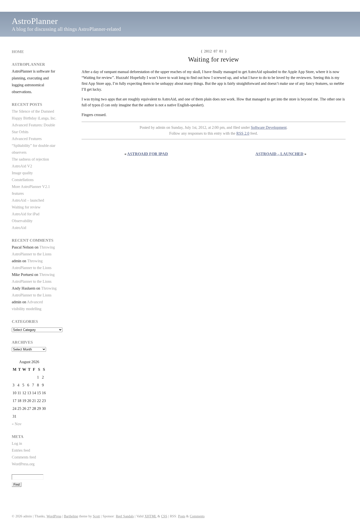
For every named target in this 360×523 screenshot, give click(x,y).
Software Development (269, 127)
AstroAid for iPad (147, 154)
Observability (22, 221)
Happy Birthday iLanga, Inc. (34, 118)
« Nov (17, 424)
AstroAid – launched (279, 154)
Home (18, 52)
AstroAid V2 (22, 166)
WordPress (54, 516)
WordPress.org (23, 464)
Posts (181, 516)
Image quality (22, 173)
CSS (164, 516)
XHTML (150, 516)
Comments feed (24, 457)
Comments (197, 516)
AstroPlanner (35, 21)
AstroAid (19, 228)
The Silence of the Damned (33, 111)
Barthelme (71, 516)
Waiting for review (26, 207)
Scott (96, 516)
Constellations (23, 180)
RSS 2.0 (242, 133)
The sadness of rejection (30, 159)
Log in (17, 443)
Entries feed (21, 450)
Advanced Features (27, 139)
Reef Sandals (125, 516)
